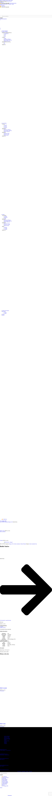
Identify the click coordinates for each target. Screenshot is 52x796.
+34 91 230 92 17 (3, 750)
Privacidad (23, 771)
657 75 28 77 (2, 766)
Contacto (5, 743)
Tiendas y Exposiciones (4, 4)
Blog (13, 4)
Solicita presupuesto (3, 625)
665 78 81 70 (2, 759)
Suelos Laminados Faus (33, 543)
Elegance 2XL (11, 543)
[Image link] (5, 729)
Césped (5, 313)
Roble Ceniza (2, 530)
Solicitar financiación (13, 3)
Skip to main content (9, 0)
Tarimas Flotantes (23, 543)
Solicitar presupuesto (3, 18)
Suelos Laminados (17, 543)
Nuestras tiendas (6, 740)
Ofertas (5, 739)
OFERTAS (2, 2)
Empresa (5, 741)
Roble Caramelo (3, 688)
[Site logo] (7, 14)
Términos (30, 771)
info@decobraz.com (3, 749)
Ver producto (2, 690)
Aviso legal (19, 771)
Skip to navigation (3, 0)
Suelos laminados (7, 736)
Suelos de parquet (7, 738)
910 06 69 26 (2, 754)
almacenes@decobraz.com (4, 758)
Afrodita (1, 540)
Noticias (5, 742)
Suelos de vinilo (6, 737)
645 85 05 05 (7, 754)
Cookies (27, 771)
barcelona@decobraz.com (4, 765)
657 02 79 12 (9, 1)
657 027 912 (8, 750)
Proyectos (9, 4)
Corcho (5, 312)
